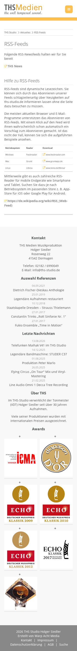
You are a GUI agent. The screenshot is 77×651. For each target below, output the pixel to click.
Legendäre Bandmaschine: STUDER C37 (38, 354)
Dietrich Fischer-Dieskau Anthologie (38, 290)
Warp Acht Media (47, 636)
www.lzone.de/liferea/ (55, 168)
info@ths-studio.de (46, 270)
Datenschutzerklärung (26, 644)
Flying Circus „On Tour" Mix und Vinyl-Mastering (38, 374)
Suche (63, 644)
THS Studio (10, 32)
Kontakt (26, 640)
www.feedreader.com (55, 154)
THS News (14, 66)
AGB (51, 644)
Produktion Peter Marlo (38, 363)
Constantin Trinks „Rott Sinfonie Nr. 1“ (38, 316)
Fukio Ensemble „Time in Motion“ (38, 325)
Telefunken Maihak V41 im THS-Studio (38, 345)
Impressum (45, 640)
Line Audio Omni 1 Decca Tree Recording (38, 385)
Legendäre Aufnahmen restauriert (38, 299)
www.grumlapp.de (54, 161)
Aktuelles (25, 32)
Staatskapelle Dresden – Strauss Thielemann (39, 308)
